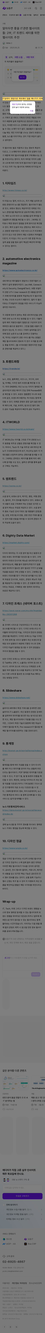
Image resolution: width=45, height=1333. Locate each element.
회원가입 (15, 104)
